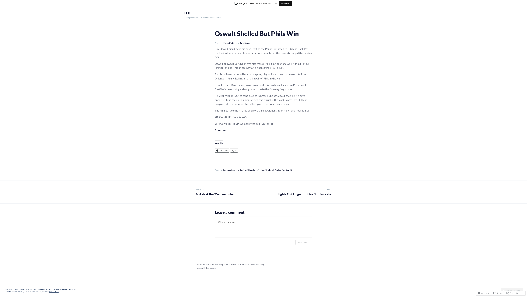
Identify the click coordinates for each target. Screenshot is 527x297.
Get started (285, 3)
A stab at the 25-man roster (215, 192)
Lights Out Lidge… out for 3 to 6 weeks (304, 192)
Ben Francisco (229, 170)
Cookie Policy (54, 292)
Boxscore (220, 130)
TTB (186, 13)
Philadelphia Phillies (255, 170)
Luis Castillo (241, 170)
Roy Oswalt (287, 170)
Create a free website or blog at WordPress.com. (218, 264)
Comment (302, 242)
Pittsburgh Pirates (273, 170)
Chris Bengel (244, 43)
